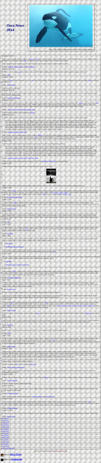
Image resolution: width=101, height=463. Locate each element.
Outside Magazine (12, 408)
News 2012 (5, 420)
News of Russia (29, 67)
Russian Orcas (11, 289)
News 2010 (5, 425)
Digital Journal (11, 209)
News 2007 (5, 431)
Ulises (89, 80)
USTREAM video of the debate (15, 247)
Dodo (36, 158)
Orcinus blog (9, 243)
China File (9, 261)
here (54, 251)
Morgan (46, 377)
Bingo (14, 191)
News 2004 (5, 437)
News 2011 (5, 422)
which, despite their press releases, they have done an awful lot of (76, 305)
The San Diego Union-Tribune (16, 367)
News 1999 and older (8, 448)
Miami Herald (11, 346)
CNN (8, 75)
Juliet (24, 60)
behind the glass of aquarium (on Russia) (17, 265)
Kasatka (9, 305)
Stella (44, 194)
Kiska (15, 202)
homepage (17, 459)
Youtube (32, 112)
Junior (61, 192)
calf (32, 80)
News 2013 (5, 418)
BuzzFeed (10, 325)
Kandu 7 (66, 192)
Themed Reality (50, 396)
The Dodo (10, 233)
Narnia (31, 59)
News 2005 (5, 435)
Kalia (10, 80)
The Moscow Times (13, 109)
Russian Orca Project (14, 132)
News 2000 (5, 446)
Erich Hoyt (24, 132)
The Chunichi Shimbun (13, 98)
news (36, 137)
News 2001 (5, 444)
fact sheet (33, 364)
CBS (8, 222)
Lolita (26, 229)
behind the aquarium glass (15, 67)
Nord (37, 59)
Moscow (40, 135)
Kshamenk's (88, 313)
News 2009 (5, 427)
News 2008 (5, 429)
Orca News (15, 454)
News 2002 (5, 442)
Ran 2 (60, 194)
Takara (38, 313)
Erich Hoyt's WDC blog (27, 158)
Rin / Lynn (68, 194)
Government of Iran (12, 393)
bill (16, 364)
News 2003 (5, 439)
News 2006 (5, 433)
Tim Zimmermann (12, 380)
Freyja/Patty (55, 192)
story (19, 72)
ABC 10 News (11, 85)
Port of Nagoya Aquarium (14, 197)
